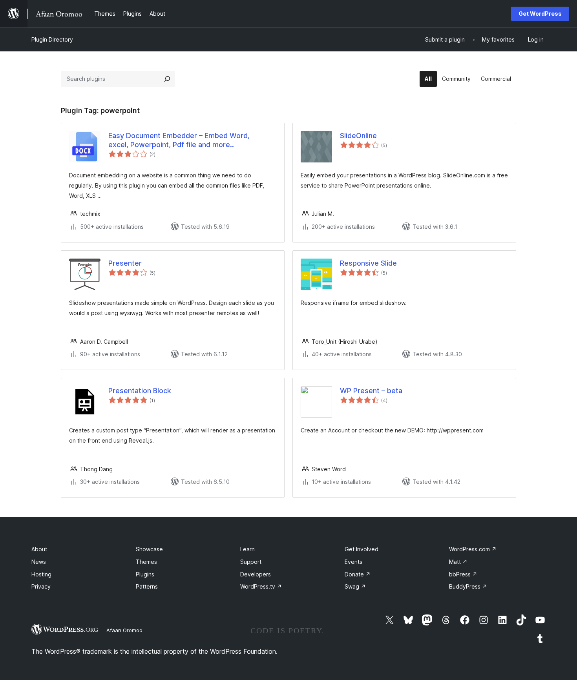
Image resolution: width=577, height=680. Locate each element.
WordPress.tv (261, 586)
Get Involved (361, 549)
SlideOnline (358, 135)
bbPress (463, 574)
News (38, 561)
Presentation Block (139, 390)
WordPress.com (473, 549)
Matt (458, 561)
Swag (355, 586)
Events (353, 561)
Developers (255, 574)
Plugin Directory (52, 39)
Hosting (41, 574)
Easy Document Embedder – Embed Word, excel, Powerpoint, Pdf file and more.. (179, 140)
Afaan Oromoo (124, 630)
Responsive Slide (368, 263)
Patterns (147, 586)
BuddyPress (468, 586)
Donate (358, 574)
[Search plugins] (167, 79)
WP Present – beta (371, 390)
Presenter (125, 263)
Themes (146, 561)
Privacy (41, 586)
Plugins (145, 574)
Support (250, 561)
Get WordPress (540, 13)
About (39, 549)
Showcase (149, 549)
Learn (247, 549)
